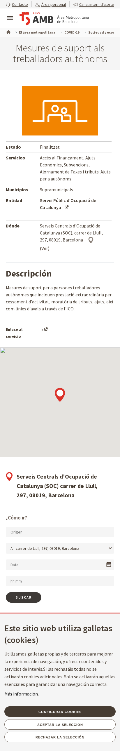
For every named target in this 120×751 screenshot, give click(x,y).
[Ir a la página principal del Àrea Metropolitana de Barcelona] (54, 18)
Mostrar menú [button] (10, 13)
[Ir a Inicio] (8, 31)
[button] (17, 4)
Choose (109, 564)
